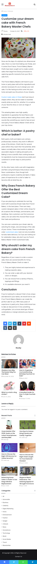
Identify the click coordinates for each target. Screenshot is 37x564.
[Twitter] (10, 324)
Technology (6, 533)
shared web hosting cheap (33, 553)
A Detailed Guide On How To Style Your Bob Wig (27, 394)
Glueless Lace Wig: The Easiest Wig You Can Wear (8, 372)
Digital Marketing (8, 508)
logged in (12, 409)
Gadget (5, 521)
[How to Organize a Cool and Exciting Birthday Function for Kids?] (27, 363)
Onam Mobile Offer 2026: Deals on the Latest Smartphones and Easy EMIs (8, 434)
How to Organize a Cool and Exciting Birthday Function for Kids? (27, 373)
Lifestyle (10, 11)
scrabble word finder (29, 553)
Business (5, 502)
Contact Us (18, 556)
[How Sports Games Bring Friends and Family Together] (28, 424)
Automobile (6, 499)
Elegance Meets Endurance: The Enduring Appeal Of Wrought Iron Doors (27, 480)
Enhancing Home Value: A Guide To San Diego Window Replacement (9, 480)
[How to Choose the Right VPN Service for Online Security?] (9, 447)
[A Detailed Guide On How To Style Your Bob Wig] (27, 385)
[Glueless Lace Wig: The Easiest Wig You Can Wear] (9, 363)
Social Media (7, 539)
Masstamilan (7, 545)
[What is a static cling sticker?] (9, 385)
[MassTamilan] (10, 4)
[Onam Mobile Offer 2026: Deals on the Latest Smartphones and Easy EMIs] (9, 424)
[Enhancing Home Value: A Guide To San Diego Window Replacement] (9, 471)
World (4, 536)
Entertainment (7, 515)
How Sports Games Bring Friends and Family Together (26, 433)
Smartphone (6, 530)
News (4, 527)
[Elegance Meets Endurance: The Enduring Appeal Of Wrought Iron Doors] (28, 471)
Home (5, 11)
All (3, 496)
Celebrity (5, 505)
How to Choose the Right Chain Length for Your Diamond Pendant (26, 458)
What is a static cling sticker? (9, 393)
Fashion (5, 518)
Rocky (6, 31)
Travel (5, 542)
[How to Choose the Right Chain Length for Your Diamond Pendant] (28, 448)
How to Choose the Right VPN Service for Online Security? (9, 456)
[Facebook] (5, 324)
